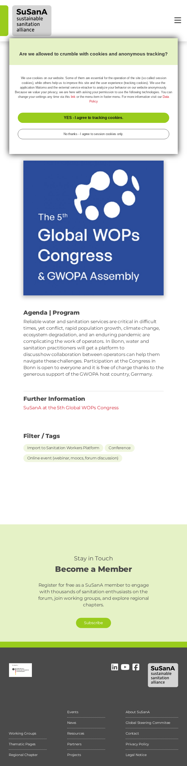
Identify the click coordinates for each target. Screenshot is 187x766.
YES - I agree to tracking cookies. (93, 118)
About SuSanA (138, 712)
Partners (74, 744)
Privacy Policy (137, 744)
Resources (75, 733)
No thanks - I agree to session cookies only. (93, 134)
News (71, 722)
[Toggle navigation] (177, 20)
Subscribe (93, 622)
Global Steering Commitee (148, 722)
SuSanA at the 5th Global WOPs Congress (70, 407)
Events (72, 712)
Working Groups (22, 733)
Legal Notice (136, 755)
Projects (74, 755)
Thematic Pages (22, 744)
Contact (132, 733)
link (73, 97)
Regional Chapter (23, 755)
